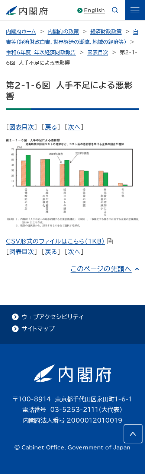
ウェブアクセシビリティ (53, 317)
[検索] (115, 10)
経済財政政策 (106, 31)
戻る (51, 127)
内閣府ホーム (21, 31)
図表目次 (97, 52)
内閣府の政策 (63, 31)
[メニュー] (135, 10)
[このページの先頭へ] (133, 434)
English (94, 10)
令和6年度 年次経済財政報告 (41, 52)
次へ (74, 127)
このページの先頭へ (101, 268)
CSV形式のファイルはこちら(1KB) (55, 241)
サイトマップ (38, 329)
